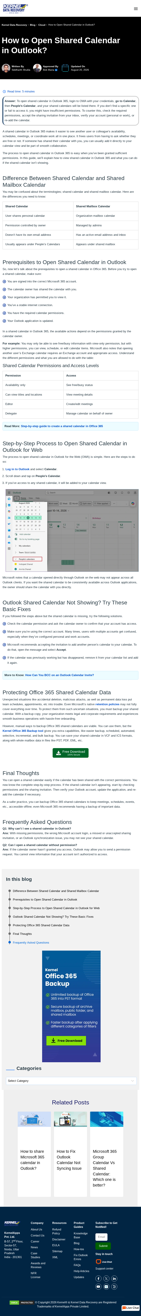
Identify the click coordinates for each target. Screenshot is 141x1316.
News (34, 1247)
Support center (104, 1268)
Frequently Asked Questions (31, 942)
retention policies (107, 704)
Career (35, 1241)
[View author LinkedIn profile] (56, 69)
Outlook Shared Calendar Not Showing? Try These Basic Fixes (53, 916)
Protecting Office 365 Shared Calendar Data (41, 925)
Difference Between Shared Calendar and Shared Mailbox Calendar (56, 891)
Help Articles (81, 1271)
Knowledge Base (81, 1235)
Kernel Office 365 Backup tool (23, 731)
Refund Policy (56, 1231)
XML (55, 1257)
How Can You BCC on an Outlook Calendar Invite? (59, 675)
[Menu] (136, 8)
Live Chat (132, 1307)
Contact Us (37, 1235)
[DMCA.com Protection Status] (22, 1302)
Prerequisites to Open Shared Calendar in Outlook (45, 899)
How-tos (79, 1249)
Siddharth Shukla (21, 69)
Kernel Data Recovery (14, 24)
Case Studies (35, 1255)
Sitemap (57, 1251)
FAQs (77, 1265)
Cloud (41, 24)
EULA (56, 1245)
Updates (79, 1277)
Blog (32, 24)
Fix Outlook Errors (81, 1257)
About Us (36, 1229)
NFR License (35, 1275)
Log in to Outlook (17, 469)
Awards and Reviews (38, 1265)
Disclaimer (58, 1239)
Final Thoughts (22, 934)
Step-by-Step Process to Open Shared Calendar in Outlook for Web (56, 908)
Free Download (73, 753)
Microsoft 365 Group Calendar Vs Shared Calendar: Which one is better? (105, 1168)
